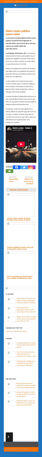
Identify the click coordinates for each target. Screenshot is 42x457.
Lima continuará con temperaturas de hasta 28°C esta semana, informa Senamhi (26, 310)
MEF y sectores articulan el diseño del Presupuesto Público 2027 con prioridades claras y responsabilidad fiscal (26, 385)
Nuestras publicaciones (22, 1)
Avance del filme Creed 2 (13, 179)
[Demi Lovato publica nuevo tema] (21, 19)
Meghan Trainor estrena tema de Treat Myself (28, 180)
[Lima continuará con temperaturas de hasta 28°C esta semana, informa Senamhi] (12, 310)
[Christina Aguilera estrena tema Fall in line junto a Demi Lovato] (21, 233)
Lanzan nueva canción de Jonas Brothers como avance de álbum (18, 219)
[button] (9, 437)
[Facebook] (16, 167)
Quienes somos (9, 1)
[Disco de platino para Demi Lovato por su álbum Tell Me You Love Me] (21, 263)
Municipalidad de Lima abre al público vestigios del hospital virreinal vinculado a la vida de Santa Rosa (26, 301)
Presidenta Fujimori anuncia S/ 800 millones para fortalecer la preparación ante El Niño (25, 403)
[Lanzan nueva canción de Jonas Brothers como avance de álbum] (21, 204)
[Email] (9, 171)
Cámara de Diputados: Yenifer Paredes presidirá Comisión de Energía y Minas (26, 394)
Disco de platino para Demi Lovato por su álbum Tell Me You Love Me (19, 277)
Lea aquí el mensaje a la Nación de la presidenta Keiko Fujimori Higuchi (26, 345)
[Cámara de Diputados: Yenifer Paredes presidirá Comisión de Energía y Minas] (11, 394)
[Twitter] (24, 167)
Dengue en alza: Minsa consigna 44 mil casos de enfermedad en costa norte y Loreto (26, 319)
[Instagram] (31, 167)
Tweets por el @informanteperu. (16, 331)
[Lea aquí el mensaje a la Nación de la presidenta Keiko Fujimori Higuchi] (12, 345)
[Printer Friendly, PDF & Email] (9, 167)
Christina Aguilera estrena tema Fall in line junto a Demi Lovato (20, 248)
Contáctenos (33, 1)
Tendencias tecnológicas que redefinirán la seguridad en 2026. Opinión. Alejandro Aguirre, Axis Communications (26, 363)
